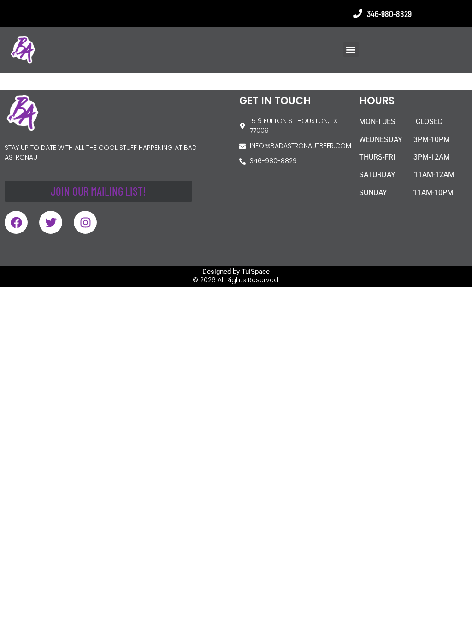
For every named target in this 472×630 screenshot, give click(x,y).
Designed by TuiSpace (236, 271)
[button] (351, 49)
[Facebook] (16, 222)
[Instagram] (85, 222)
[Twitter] (50, 222)
